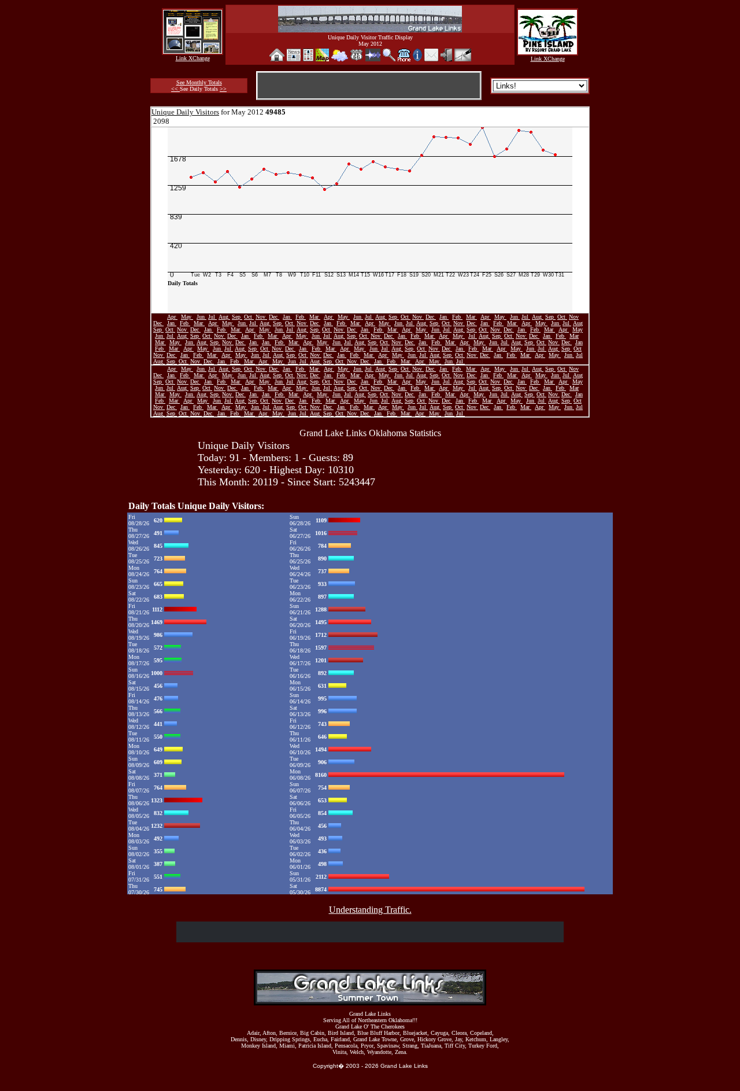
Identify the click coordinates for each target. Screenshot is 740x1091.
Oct (249, 317)
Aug (224, 317)
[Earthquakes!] (372, 58)
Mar (314, 317)
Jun (201, 317)
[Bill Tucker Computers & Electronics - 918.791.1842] (192, 51)
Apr (172, 317)
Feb (300, 317)
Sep (237, 317)
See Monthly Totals (199, 82)
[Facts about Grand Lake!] (417, 58)
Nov (261, 317)
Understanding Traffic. (370, 910)
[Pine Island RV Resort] (547, 51)
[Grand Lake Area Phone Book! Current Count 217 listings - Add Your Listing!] (404, 58)
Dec (274, 317)
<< (175, 89)
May (187, 317)
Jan (287, 317)
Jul (212, 317)
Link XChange (193, 58)
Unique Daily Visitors (185, 112)
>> (223, 89)
